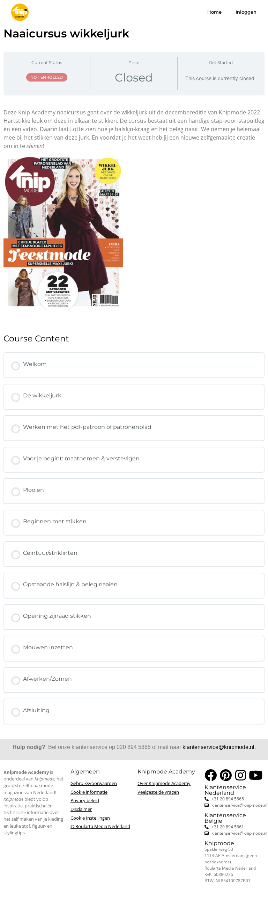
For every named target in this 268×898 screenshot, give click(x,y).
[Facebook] (210, 775)
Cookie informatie (88, 792)
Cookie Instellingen (90, 818)
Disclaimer (81, 809)
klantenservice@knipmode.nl (218, 747)
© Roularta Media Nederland (100, 826)
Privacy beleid (84, 800)
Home (214, 12)
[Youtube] (256, 775)
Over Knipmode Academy (164, 783)
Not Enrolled (46, 77)
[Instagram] (240, 775)
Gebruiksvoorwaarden (93, 783)
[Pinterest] (225, 775)
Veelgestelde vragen (158, 792)
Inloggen (246, 12)
